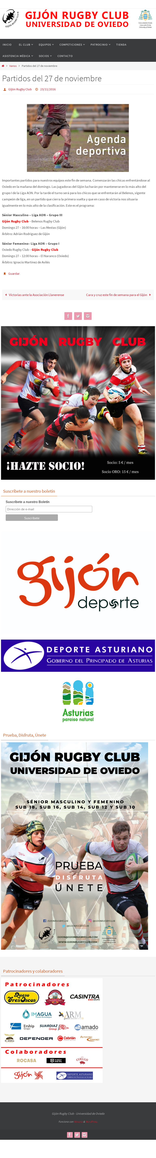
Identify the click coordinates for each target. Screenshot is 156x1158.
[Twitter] (78, 314)
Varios (13, 66)
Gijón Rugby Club (20, 89)
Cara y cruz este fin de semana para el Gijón (117, 292)
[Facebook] (68, 314)
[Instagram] (88, 314)
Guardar (14, 272)
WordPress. (92, 1119)
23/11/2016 (48, 89)
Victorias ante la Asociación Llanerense (36, 292)
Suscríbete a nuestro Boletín (28, 499)
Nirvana (78, 1119)
